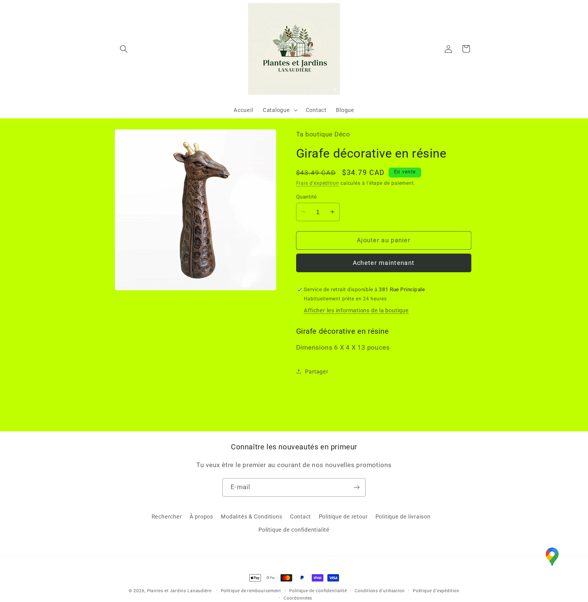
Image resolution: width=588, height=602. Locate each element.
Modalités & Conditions (251, 516)
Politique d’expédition (436, 590)
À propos (201, 516)
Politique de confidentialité (294, 529)
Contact (300, 516)
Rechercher (167, 516)
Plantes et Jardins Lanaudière (180, 590)
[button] (123, 49)
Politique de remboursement (251, 590)
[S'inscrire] (356, 487)
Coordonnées (298, 598)
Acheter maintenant (383, 262)
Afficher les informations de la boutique (356, 310)
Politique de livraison (403, 516)
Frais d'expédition (317, 183)
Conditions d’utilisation (380, 590)
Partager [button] (316, 371)
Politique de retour (343, 516)
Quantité (306, 196)
